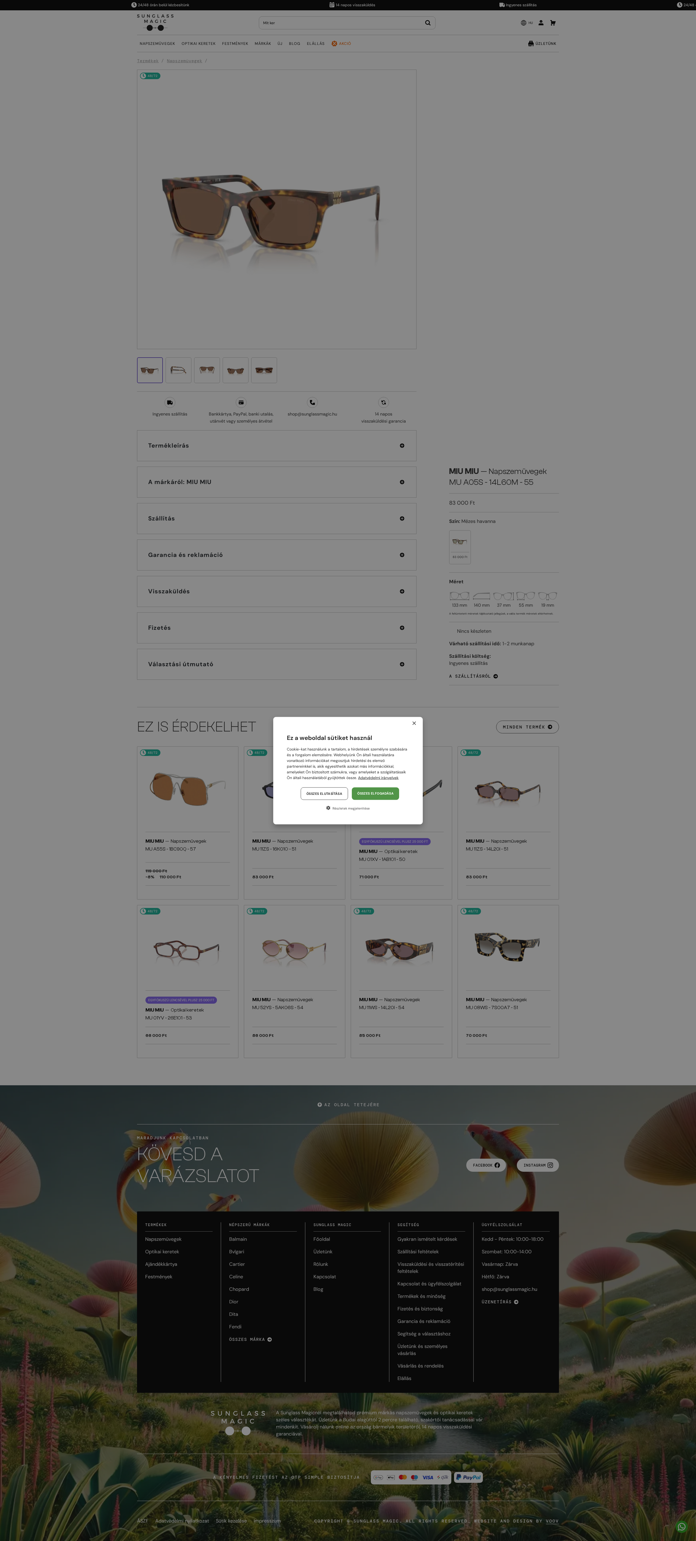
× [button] (414, 723)
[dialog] (348, 770)
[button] (348, 808)
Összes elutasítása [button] (324, 793)
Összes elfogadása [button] (375, 793)
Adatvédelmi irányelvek (378, 777)
